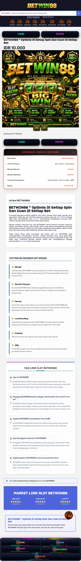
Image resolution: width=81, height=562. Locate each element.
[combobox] (38, 13)
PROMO (22, 542)
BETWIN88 (61, 217)
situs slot (22, 241)
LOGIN (21, 34)
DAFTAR (60, 34)
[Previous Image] (3, 89)
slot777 (36, 219)
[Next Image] (77, 89)
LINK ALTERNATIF (62, 549)
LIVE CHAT (42, 556)
